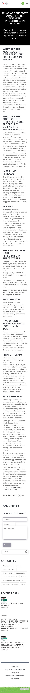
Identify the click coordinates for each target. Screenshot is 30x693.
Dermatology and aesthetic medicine (13, 580)
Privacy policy (15, 672)
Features (23, 576)
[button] (20, 3)
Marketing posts (7, 566)
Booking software (21, 573)
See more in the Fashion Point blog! (12, 488)
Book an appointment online (10, 576)
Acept (24, 689)
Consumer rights (15, 678)
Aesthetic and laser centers (10, 584)
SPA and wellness (7, 573)
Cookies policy (15, 666)
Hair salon (18, 566)
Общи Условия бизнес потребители (15, 669)
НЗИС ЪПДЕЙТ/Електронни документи (12, 604)
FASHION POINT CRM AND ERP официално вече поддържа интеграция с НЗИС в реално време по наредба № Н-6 (12, 644)
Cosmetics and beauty (9, 569)
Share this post (8, 495)
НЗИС (23, 584)
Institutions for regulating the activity (15, 675)
